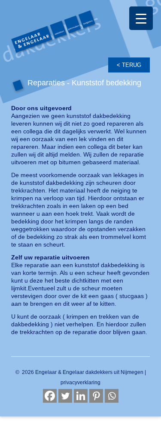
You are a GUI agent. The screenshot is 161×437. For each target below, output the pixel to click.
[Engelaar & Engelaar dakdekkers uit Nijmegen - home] (80, 41)
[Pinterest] (96, 396)
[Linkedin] (81, 396)
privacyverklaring (80, 383)
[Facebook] (50, 396)
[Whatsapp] (111, 396)
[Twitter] (65, 396)
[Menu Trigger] (141, 18)
